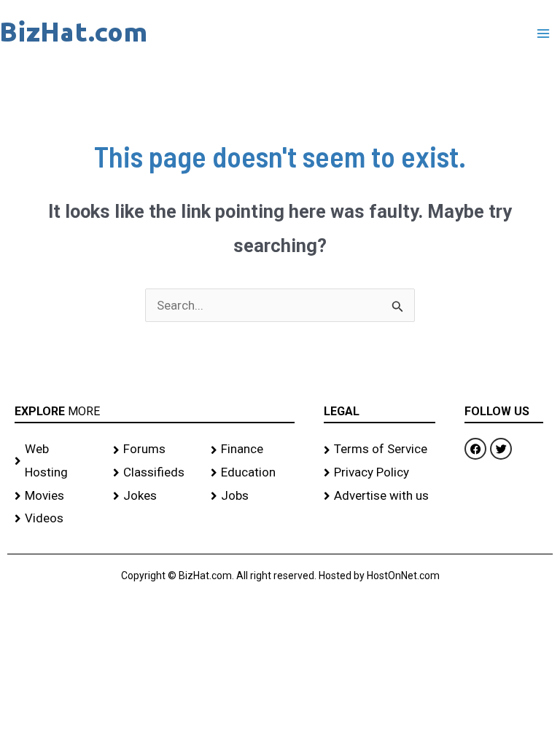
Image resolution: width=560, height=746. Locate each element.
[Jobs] (253, 496)
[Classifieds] (155, 472)
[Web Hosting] (56, 461)
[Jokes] (155, 496)
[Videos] (56, 518)
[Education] (253, 472)
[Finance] (253, 449)
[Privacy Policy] (380, 472)
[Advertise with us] (380, 496)
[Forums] (155, 449)
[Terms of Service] (380, 449)
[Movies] (56, 496)
